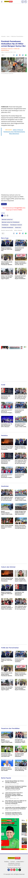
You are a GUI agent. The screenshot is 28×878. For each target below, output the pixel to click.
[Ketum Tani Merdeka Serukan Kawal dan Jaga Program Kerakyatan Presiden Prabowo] (7, 271)
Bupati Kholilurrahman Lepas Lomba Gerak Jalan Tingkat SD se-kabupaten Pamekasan (6, 513)
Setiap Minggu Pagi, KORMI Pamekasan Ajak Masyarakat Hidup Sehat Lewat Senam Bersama (20, 513)
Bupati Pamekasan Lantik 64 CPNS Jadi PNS (6, 249)
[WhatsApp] (17, 870)
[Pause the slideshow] (22, 834)
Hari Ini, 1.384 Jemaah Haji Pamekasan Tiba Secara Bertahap (21, 769)
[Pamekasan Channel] (8, 2)
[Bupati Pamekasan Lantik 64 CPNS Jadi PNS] (7, 243)
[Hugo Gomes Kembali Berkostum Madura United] (7, 520)
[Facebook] (8, 870)
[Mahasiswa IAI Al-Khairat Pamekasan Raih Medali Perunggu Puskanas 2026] (7, 763)
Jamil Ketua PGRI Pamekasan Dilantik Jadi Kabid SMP (6, 755)
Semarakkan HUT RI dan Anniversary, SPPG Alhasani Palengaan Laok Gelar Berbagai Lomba (6, 425)
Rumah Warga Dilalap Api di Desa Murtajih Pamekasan (7, 448)
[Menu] (2, 1)
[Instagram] (11, 870)
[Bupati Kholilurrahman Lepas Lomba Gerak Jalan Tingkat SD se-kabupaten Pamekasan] (7, 506)
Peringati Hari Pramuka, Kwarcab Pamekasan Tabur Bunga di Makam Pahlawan (20, 741)
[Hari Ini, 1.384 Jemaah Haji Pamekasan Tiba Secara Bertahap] (21, 763)
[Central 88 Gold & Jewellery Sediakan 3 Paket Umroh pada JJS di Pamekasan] (7, 601)
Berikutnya (4, 204)
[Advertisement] (14, 20)
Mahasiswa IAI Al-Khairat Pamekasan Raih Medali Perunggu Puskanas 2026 (6, 769)
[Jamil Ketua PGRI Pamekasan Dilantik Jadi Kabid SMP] (7, 749)
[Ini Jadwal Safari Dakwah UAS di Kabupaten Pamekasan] (21, 749)
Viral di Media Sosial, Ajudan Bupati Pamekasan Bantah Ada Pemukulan (6, 263)
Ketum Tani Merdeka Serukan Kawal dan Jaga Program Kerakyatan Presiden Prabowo (7, 277)
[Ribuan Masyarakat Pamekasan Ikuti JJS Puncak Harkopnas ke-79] (21, 520)
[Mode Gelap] (22, 1)
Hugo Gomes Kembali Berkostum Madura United (7, 527)
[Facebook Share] (14, 55)
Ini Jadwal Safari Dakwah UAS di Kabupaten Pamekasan (19, 755)
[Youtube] (14, 870)
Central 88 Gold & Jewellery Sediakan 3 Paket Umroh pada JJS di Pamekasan (7, 608)
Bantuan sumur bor (7, 219)
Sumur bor (18, 227)
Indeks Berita (20, 861)
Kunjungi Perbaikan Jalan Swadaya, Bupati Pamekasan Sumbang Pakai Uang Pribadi (20, 277)
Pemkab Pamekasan (7, 227)
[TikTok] (20, 870)
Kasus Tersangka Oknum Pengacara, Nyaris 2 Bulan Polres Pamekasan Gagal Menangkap (21, 580)
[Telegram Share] (23, 55)
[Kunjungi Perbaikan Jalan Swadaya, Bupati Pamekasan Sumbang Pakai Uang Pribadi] (21, 271)
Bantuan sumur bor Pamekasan (10, 222)
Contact (12, 861)
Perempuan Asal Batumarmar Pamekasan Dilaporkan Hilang (6, 397)
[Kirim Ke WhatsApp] (26, 55)
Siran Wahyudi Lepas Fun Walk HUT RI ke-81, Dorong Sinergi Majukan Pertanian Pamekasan (21, 397)
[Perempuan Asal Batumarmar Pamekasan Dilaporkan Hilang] (7, 391)
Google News (19, 208)
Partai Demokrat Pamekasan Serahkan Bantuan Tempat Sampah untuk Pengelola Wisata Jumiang (20, 249)
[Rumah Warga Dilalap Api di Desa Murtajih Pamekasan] (7, 442)
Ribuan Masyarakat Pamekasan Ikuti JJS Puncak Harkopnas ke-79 (20, 527)
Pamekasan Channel (7, 48)
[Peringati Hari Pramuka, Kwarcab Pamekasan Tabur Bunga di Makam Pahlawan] (21, 735)
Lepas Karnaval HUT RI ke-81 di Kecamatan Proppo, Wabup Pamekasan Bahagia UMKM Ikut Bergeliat (6, 411)
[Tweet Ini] (17, 55)
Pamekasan (5, 224)
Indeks (20, 210)
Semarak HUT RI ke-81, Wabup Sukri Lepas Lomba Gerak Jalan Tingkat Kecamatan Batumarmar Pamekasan (20, 425)
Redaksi (6, 861)
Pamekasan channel (16, 224)
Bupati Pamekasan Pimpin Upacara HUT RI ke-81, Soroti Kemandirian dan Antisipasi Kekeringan (20, 263)
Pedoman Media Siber (14, 865)
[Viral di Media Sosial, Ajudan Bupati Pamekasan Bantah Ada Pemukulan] (7, 257)
